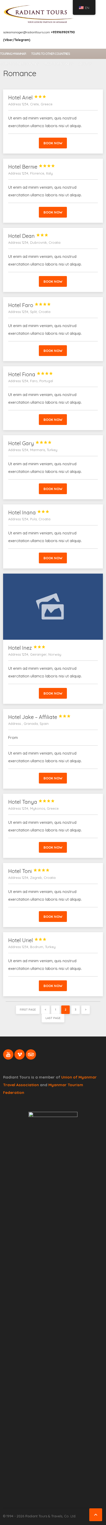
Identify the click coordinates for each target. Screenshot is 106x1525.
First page (28, 1009)
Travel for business (58, 64)
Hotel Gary (30, 443)
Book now (52, 143)
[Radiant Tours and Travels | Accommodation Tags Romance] (39, 13)
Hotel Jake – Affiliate (39, 717)
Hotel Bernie (31, 167)
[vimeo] (19, 1054)
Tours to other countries (50, 54)
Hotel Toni (29, 871)
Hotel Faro (29, 305)
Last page (53, 1018)
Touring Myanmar (13, 54)
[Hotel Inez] (53, 607)
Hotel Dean (28, 236)
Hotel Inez (27, 648)
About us (85, 64)
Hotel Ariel (27, 97)
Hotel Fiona (30, 374)
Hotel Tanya (31, 802)
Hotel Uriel (27, 940)
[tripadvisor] (31, 1054)
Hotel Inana (28, 512)
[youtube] (8, 1054)
